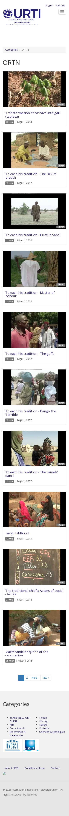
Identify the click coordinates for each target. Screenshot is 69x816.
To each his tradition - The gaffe (29, 353)
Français (60, 5)
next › (35, 677)
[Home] (27, 18)
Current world (17, 728)
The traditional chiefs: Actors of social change (34, 592)
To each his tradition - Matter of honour (30, 294)
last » (46, 677)
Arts (12, 724)
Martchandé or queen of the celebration (26, 653)
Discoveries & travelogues (18, 733)
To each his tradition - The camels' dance (31, 474)
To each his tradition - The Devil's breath (30, 176)
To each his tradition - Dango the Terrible (30, 413)
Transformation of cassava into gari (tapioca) (32, 115)
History (43, 721)
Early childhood (17, 533)
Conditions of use (35, 768)
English (49, 5)
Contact (55, 768)
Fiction (43, 717)
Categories (11, 49)
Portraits (44, 728)
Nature (43, 724)
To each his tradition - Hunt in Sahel (32, 235)
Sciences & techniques (52, 731)
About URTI (12, 768)
